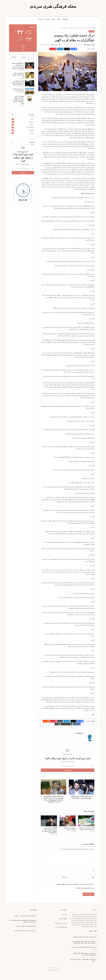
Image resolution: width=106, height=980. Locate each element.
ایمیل (93, 877)
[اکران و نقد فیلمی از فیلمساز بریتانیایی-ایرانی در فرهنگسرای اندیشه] (29, 83)
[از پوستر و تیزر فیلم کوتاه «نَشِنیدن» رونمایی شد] (29, 75)
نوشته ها (88, 27)
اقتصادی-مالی (29, 127)
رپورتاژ (53, 19)
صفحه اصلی (65, 19)
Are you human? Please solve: (87, 888)
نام (93, 870)
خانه (92, 27)
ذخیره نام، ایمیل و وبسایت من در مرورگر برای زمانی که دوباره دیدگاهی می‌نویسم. (74, 884)
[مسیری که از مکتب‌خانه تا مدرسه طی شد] (29, 91)
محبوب (32, 57)
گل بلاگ (31, 130)
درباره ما (47, 19)
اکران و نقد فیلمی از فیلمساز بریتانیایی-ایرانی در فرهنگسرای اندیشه (18, 82)
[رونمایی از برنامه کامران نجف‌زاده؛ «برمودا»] (67, 820)
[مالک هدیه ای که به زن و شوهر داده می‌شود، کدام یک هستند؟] (86, 820)
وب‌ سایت (64, 877)
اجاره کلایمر (64, 914)
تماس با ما (40, 19)
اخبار (58, 19)
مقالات (31, 132)
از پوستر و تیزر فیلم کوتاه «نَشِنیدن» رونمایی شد (18, 74)
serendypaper (88, 44)
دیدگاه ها (14, 57)
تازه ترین (23, 57)
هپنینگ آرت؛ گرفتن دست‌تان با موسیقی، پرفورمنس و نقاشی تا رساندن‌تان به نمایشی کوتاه (18, 100)
